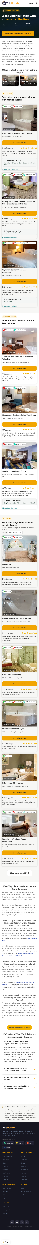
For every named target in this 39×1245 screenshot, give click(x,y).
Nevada (23, 1173)
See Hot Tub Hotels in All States (19, 1027)
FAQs (22, 1195)
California (24, 1160)
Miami (4, 1163)
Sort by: (4, 532)
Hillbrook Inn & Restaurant (12, 783)
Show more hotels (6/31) (19, 873)
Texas (23, 1163)
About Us (5, 1206)
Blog (22, 1188)
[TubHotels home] (19, 1128)
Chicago (5, 1169)
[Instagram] (22, 1222)
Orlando (5, 1176)
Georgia (23, 1176)
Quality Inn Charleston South (14, 471)
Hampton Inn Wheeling (11, 674)
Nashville (5, 1166)
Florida (23, 1156)
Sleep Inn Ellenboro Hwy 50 (13, 729)
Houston (5, 1179)
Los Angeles (6, 1173)
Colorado (24, 1179)
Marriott (5, 1191)
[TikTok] (27, 1222)
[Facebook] (17, 1222)
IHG (3, 1195)
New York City (7, 1156)
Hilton (4, 1198)
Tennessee (24, 1169)
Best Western (6, 1188)
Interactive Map (26, 1191)
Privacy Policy (6, 1210)
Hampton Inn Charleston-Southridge (17, 133)
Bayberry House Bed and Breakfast (16, 618)
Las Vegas (5, 1160)
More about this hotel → (10, 169)
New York (24, 1166)
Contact (5, 1213)
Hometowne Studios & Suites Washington (19, 415)
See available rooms (19, 143)
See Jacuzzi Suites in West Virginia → (18, 33)
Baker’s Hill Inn (8, 564)
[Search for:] (35, 3)
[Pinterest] (12, 1222)
